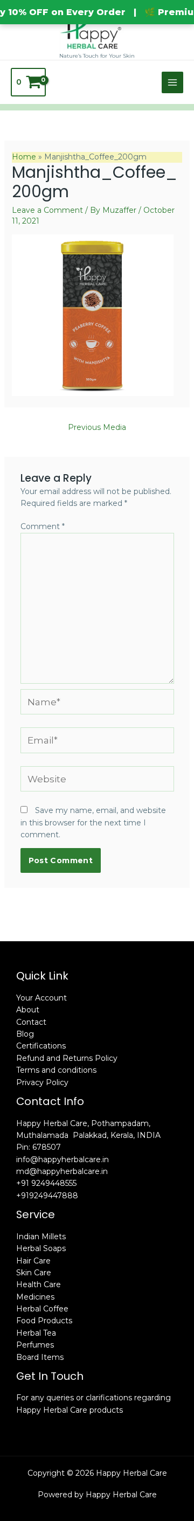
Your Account (41, 998)
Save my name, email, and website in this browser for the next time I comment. (93, 822)
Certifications (41, 1046)
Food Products (44, 1320)
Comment (42, 526)
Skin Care (33, 1272)
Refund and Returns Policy (66, 1058)
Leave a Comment (47, 210)
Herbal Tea (36, 1333)
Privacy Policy (42, 1082)
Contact (31, 1022)
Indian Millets (41, 1236)
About (27, 1010)
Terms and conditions (56, 1070)
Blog (25, 1034)
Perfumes (35, 1345)
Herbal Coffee (42, 1309)
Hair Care (33, 1261)
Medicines (35, 1297)
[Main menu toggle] (172, 82)
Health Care (38, 1284)
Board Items (40, 1357)
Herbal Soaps (41, 1248)
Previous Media (97, 427)
